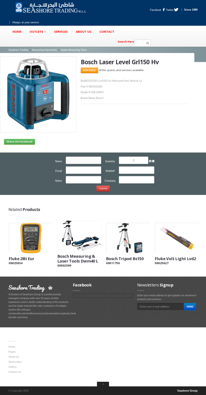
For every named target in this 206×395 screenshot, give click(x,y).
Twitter (170, 9)
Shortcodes (15, 361)
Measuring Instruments (44, 50)
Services (61, 32)
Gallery (12, 366)
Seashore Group (187, 390)
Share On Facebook (19, 141)
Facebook (155, 9)
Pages (12, 351)
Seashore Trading (18, 50)
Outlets (37, 32)
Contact (106, 32)
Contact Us (14, 372)
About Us (83, 32)
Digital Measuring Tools (74, 50)
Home (17, 32)
